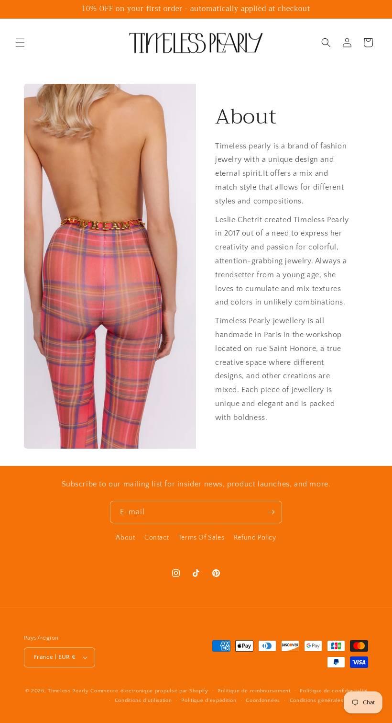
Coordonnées (263, 700)
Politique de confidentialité (334, 691)
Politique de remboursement (254, 691)
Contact (156, 538)
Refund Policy (255, 538)
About (125, 538)
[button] (20, 42)
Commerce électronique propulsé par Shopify (149, 691)
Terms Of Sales (201, 538)
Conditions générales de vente (329, 700)
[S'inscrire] (271, 512)
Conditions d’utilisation (143, 700)
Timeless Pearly (68, 691)
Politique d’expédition (208, 700)
